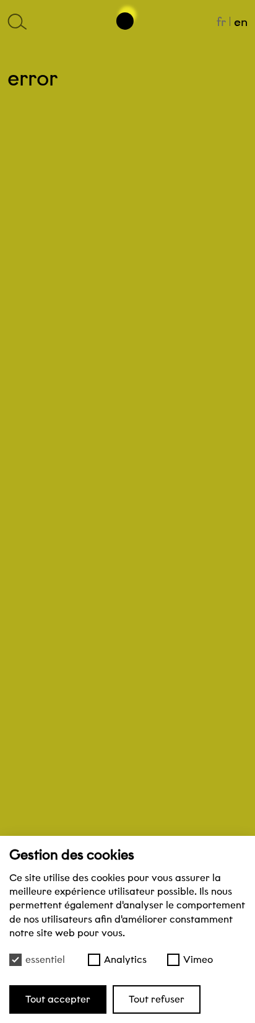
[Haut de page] (127, 15)
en (241, 21)
